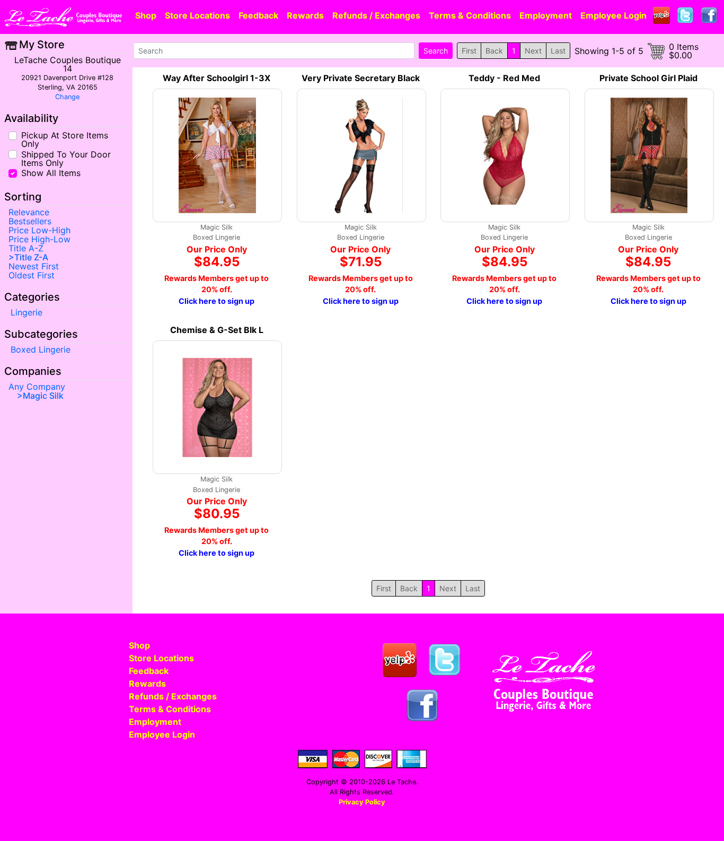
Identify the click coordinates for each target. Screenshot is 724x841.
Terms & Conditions (470, 15)
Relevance (28, 212)
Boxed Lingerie (40, 349)
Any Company (36, 386)
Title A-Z (25, 248)
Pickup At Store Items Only (64, 139)
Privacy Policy (362, 802)
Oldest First (31, 275)
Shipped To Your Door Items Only (66, 158)
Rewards (305, 15)
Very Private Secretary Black (361, 78)
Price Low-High (39, 230)
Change (67, 97)
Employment (545, 15)
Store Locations (197, 15)
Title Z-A (31, 257)
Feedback (258, 15)
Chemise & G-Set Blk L (216, 330)
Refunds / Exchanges (376, 15)
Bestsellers (29, 221)
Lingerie (26, 312)
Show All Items (51, 172)
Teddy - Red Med (504, 78)
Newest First (33, 266)
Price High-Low (39, 239)
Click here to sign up (216, 300)
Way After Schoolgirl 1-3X (216, 78)
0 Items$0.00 (684, 50)
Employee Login (613, 15)
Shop (145, 15)
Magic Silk (43, 395)
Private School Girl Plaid (648, 78)
